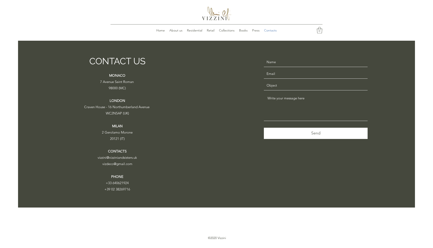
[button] (319, 30)
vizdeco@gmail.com (117, 164)
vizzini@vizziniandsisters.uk (117, 157)
